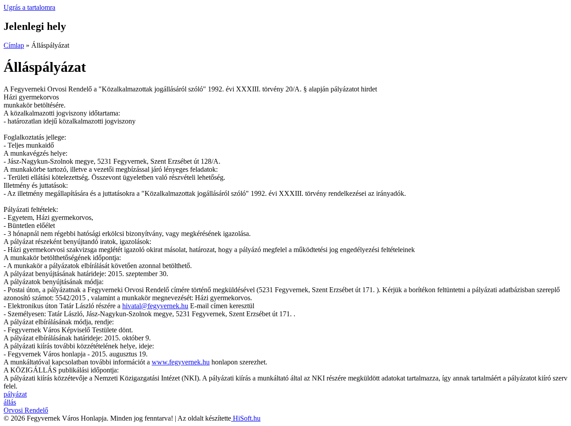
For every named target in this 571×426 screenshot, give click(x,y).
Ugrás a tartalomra (29, 7)
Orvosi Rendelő (26, 410)
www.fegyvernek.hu (181, 362)
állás (10, 402)
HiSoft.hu (246, 418)
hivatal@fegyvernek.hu (155, 306)
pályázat (15, 394)
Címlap (14, 45)
